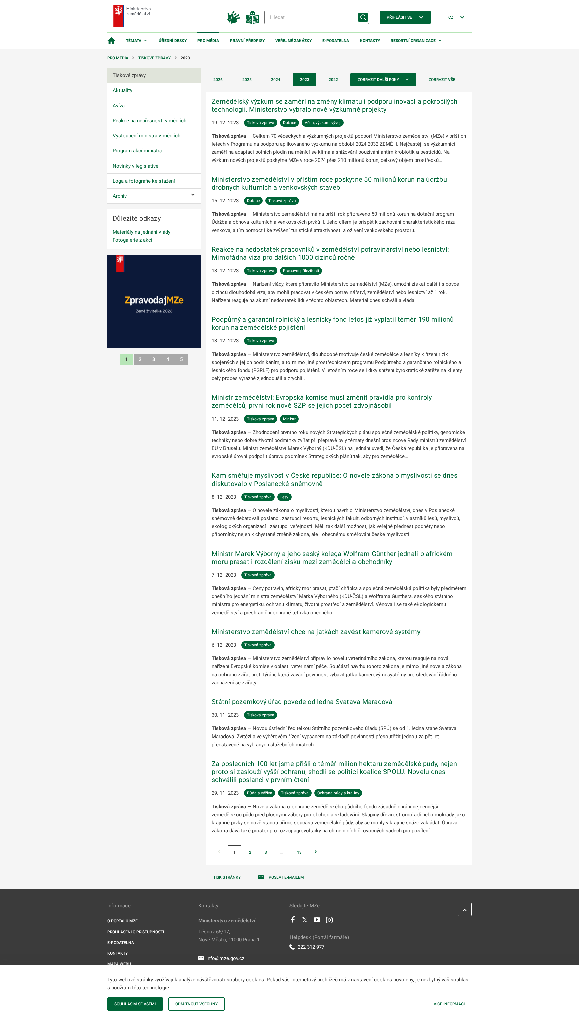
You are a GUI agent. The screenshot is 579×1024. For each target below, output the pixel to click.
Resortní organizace (413, 40)
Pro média (208, 40)
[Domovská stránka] (111, 41)
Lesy (284, 497)
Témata (133, 40)
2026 (218, 79)
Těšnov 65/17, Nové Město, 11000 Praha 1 (229, 936)
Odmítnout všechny (196, 1004)
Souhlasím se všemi (135, 1004)
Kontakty (370, 40)
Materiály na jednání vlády (141, 232)
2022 (333, 79)
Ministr (289, 419)
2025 (247, 79)
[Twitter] (305, 921)
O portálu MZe (122, 921)
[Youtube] (317, 921)
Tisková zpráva (260, 122)
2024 (275, 79)
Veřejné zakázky (293, 40)
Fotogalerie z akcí (132, 240)
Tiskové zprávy (154, 58)
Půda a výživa (259, 793)
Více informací (449, 1004)
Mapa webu (119, 964)
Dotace (289, 122)
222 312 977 (311, 947)
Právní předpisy (247, 40)
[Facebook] (293, 921)
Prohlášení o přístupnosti (135, 932)
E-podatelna (335, 40)
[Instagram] (329, 921)
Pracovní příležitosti (301, 270)
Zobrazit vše (442, 79)
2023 (304, 79)
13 (299, 852)
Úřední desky (173, 40)
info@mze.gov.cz (225, 958)
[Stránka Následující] (316, 852)
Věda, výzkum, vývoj (323, 122)
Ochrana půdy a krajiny (338, 793)
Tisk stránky (227, 877)
